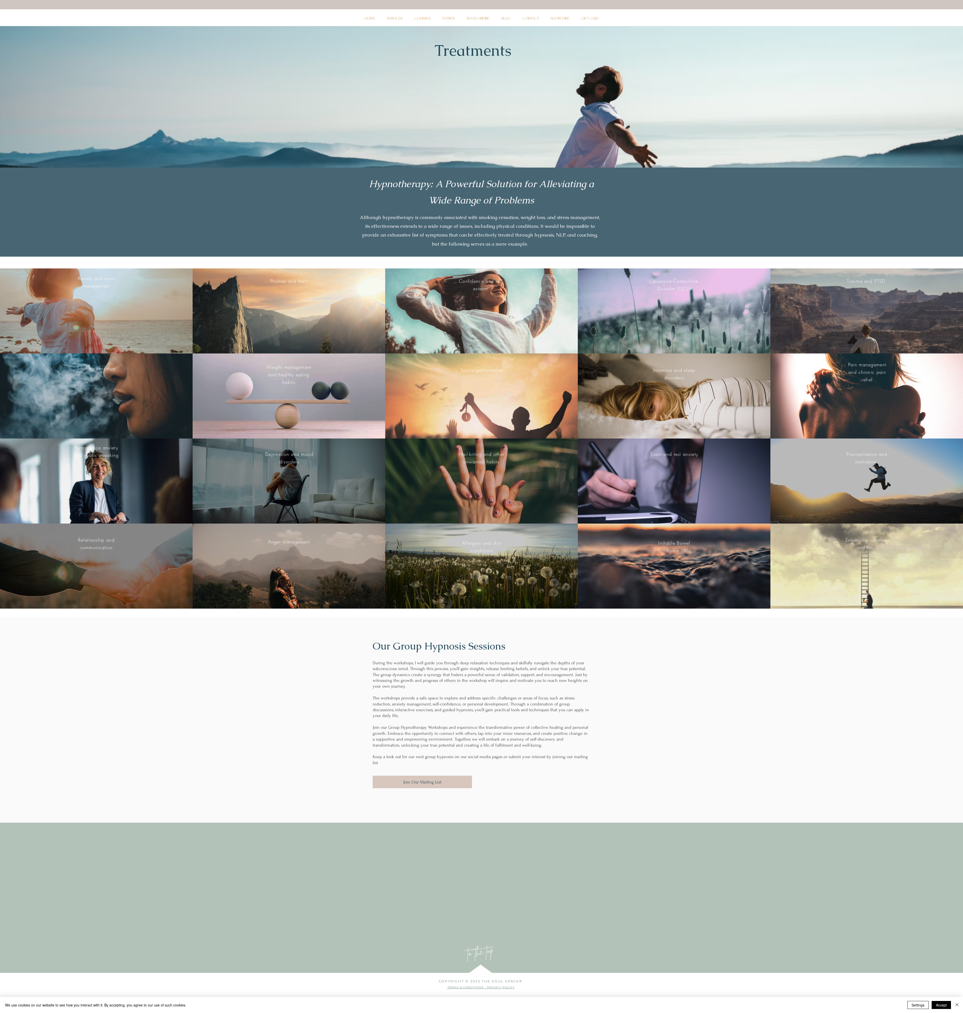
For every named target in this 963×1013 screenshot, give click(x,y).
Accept (941, 1004)
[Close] (957, 1005)
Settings (918, 1004)
